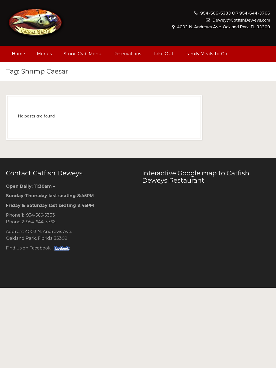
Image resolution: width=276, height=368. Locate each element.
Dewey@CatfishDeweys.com (241, 20)
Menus (44, 53)
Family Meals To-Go (206, 53)
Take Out (163, 53)
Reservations (127, 53)
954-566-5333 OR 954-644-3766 (235, 13)
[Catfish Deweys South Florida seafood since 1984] (35, 23)
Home (18, 53)
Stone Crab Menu (83, 53)
